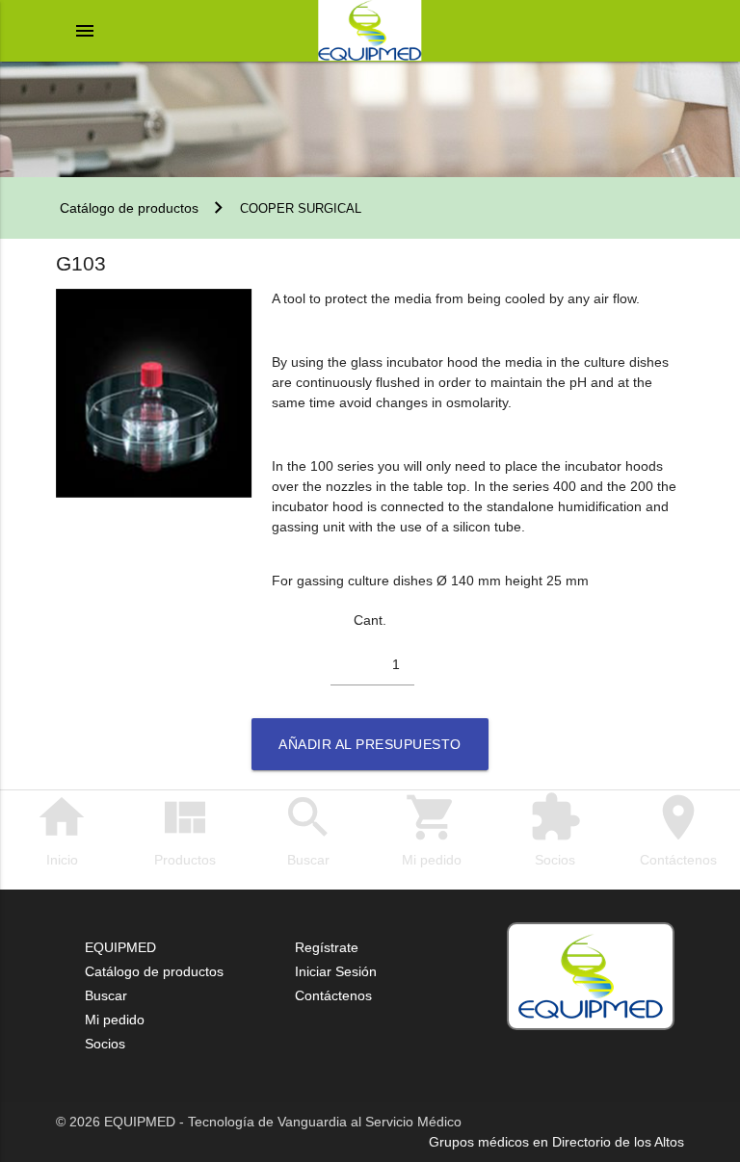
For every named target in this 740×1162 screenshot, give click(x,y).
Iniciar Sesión (336, 971)
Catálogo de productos (127, 208)
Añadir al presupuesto (370, 744)
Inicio (62, 828)
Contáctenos (678, 828)
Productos (185, 828)
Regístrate (326, 947)
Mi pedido (432, 828)
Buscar (308, 828)
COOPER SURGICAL (300, 208)
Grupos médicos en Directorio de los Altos (556, 1141)
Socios (555, 828)
